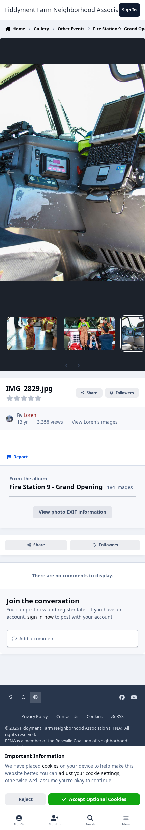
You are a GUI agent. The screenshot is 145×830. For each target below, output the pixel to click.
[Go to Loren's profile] (9, 418)
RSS (119, 716)
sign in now (40, 616)
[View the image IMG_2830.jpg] (89, 333)
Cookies (95, 716)
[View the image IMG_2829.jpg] (133, 333)
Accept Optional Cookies (97, 799)
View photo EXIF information (72, 512)
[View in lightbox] (72, 172)
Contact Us (67, 716)
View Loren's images (95, 422)
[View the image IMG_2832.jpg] (32, 333)
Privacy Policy (34, 716)
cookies (50, 766)
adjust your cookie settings (89, 773)
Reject (26, 799)
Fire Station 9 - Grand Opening (56, 487)
